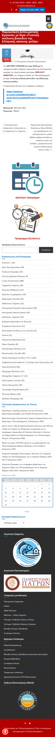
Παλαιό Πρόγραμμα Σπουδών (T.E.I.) (16, 358)
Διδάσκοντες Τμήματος (11, 303)
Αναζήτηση (46, 250)
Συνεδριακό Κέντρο (11, 663)
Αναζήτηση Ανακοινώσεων (13, 245)
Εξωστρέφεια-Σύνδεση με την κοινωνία (17, 331)
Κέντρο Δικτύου (10, 668)
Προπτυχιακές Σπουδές (11, 380)
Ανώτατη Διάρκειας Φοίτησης (13, 276)
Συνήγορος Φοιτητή (12, 633)
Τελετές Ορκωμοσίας (10, 385)
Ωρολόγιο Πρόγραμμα (10, 399)
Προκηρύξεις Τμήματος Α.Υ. (13, 376)
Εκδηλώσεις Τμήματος (11, 317)
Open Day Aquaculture (11, 267)
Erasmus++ (6, 263)
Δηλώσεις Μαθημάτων (11, 290)
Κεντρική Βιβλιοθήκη (12, 659)
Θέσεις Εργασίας (8, 344)
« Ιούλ (26, 512)
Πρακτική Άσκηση (9, 367)
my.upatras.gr (9, 650)
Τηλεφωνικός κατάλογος (13, 672)
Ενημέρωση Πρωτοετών (11, 326)
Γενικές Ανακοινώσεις (10, 281)
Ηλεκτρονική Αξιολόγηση (11, 340)
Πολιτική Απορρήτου (34, 731)
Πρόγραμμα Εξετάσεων (11, 371)
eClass (6, 606)
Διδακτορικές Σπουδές (11, 299)
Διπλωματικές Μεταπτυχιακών (14, 312)
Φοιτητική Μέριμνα (9, 394)
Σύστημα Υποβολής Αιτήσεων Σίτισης (19, 620)
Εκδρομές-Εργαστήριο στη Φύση (15, 322)
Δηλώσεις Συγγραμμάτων (12, 294)
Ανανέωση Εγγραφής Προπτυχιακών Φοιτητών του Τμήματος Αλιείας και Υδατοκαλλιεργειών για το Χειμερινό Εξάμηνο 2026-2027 (27, 457)
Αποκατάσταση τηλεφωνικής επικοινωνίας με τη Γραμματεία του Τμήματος (14, 128)
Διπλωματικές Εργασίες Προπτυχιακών (31, 62)
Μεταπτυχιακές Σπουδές (11, 353)
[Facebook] (12, 10)
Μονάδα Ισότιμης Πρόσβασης (16, 629)
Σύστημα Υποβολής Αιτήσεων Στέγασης (20, 624)
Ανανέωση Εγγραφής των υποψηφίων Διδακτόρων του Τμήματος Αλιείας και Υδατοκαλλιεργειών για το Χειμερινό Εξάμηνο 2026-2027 (24, 467)
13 (27, 493)
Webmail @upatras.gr (12, 645)
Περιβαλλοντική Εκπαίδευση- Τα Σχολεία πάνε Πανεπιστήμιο (26, 362)
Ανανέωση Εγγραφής (10, 272)
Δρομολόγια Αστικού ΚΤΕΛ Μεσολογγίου (20, 677)
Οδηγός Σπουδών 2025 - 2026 (32, 10)
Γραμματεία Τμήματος (10, 285)
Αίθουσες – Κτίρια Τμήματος (15, 615)
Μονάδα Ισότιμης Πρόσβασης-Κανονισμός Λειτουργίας (26, 654)
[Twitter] (16, 10)
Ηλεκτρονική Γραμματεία (13, 601)
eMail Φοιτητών (10, 611)
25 (13, 501)
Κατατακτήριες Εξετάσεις (12, 349)
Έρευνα (5, 335)
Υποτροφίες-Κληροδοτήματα (13, 389)
